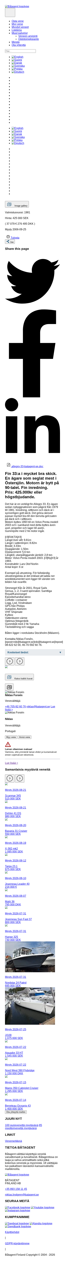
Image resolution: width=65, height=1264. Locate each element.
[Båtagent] (17, 6)
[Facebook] (17, 1207)
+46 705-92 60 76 (15, 706)
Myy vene (17, 24)
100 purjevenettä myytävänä (21, 1125)
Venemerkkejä (13, 1141)
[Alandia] (41, 1223)
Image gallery (21, 206)
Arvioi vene (24, 737)
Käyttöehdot (12, 1232)
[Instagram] (17, 1210)
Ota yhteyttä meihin (15, 1112)
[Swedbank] (18, 1226)
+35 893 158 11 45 (16, 1189)
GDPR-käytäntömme (17, 1243)
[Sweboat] (17, 1223)
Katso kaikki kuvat (23, 678)
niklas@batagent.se (38, 706)
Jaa (12, 242)
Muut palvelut (20, 33)
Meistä (16, 42)
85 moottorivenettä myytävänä (23, 1127)
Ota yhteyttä (19, 45)
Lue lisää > (11, 763)
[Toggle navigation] (10, 12)
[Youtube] (42, 1207)
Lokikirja (17, 30)
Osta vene (18, 21)
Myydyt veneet (20, 27)
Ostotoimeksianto (28, 39)
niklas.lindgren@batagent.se (22, 1194)
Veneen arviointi (28, 36)
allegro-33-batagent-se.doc (27, 466)
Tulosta (15, 237)
